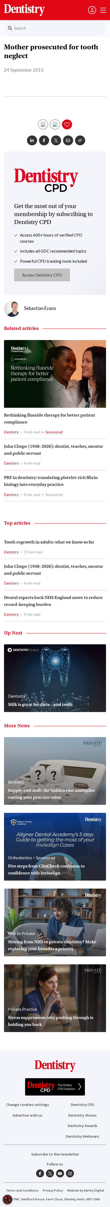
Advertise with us (27, 1115)
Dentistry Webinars (82, 1136)
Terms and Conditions (22, 1190)
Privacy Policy (53, 1190)
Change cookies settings (27, 1104)
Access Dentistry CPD (42, 275)
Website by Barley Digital (85, 1190)
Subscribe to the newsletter (55, 1154)
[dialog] (7, 1199)
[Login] (92, 10)
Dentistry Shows (82, 1115)
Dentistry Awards (82, 1125)
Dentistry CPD (82, 1104)
